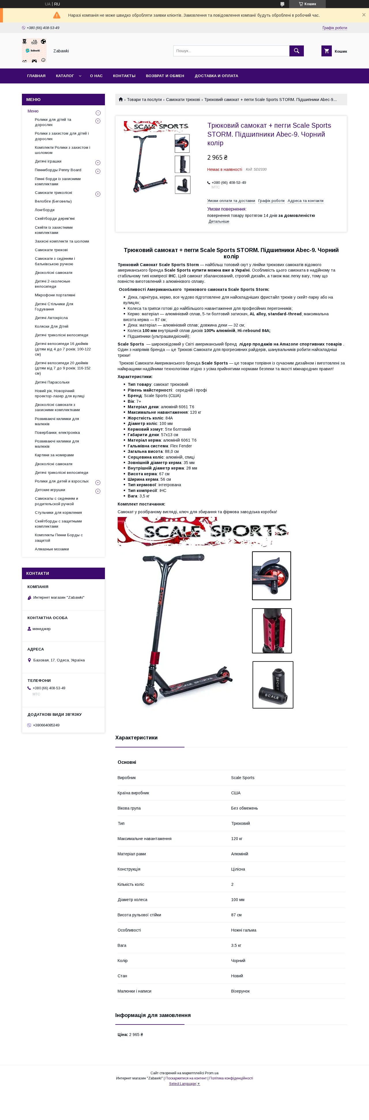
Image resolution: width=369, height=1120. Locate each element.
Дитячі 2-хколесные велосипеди (52, 284)
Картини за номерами (54, 455)
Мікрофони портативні (55, 295)
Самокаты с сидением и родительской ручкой (56, 501)
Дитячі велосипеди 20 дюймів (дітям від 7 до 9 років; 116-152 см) (63, 368)
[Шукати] (296, 50)
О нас (96, 76)
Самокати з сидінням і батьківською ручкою (55, 261)
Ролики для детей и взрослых (62, 481)
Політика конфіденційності (231, 1078)
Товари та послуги (144, 99)
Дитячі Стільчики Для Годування (54, 306)
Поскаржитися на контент (186, 1078)
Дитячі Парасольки (52, 382)
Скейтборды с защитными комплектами (58, 523)
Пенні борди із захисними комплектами (58, 181)
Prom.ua (212, 1073)
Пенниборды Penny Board (58, 170)
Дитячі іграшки (48, 161)
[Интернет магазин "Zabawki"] (34, 61)
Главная (36, 76)
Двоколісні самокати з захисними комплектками (57, 407)
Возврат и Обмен (165, 76)
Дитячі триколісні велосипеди (61, 335)
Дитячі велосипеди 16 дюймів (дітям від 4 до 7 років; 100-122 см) (63, 348)
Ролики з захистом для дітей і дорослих (62, 136)
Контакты (124, 76)
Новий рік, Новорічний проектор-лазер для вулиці (59, 393)
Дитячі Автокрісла (51, 318)
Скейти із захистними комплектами (54, 230)
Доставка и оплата (216, 76)
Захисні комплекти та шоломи (62, 241)
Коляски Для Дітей (51, 326)
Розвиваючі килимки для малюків (57, 421)
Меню (33, 111)
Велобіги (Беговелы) (53, 201)
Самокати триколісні (53, 192)
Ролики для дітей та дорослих (53, 122)
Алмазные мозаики (52, 549)
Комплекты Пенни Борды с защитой (59, 537)
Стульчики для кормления (58, 512)
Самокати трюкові (183, 99)
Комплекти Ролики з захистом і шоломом (62, 150)
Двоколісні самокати (53, 272)
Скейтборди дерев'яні (55, 218)
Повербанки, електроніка (57, 432)
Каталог (65, 76)
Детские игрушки (50, 490)
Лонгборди (44, 210)
